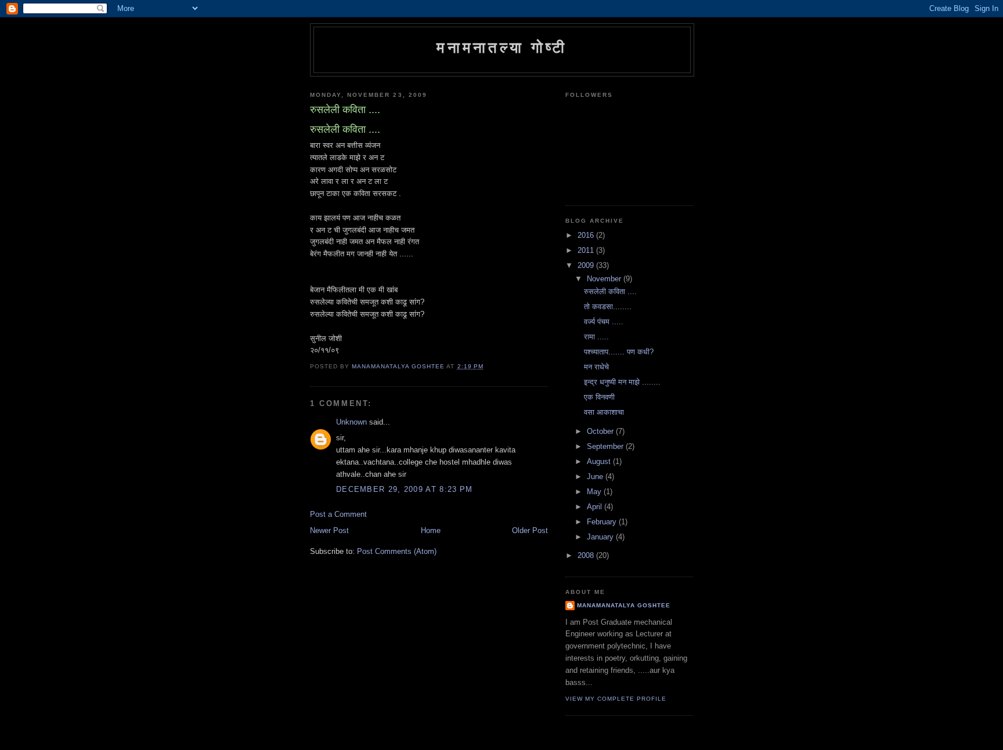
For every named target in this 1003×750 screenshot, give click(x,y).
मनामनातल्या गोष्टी (501, 47)
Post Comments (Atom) (396, 551)
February (603, 521)
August (600, 461)
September (606, 446)
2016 (587, 235)
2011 (587, 250)
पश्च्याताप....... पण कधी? (619, 351)
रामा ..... (596, 336)
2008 (587, 555)
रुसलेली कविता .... (610, 291)
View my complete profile (615, 698)
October (601, 431)
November (605, 278)
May (595, 491)
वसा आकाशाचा (604, 412)
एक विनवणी (599, 397)
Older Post (530, 530)
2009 (587, 265)
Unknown (351, 422)
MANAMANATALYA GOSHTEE (623, 605)
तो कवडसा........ (608, 306)
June (596, 476)
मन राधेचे (596, 367)
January (601, 536)
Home (431, 530)
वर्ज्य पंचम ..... (603, 321)
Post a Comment (338, 514)
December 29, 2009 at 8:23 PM (404, 489)
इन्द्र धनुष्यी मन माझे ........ (622, 382)
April (595, 506)
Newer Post (329, 530)
